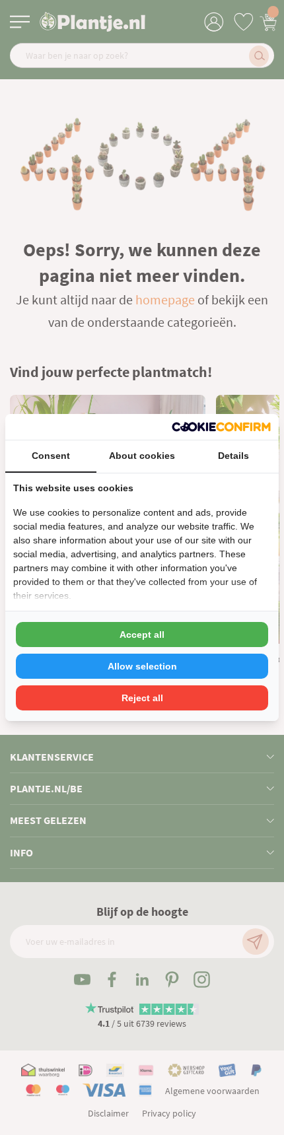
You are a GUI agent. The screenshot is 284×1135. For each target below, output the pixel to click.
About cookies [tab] (142, 455)
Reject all (142, 698)
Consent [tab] (51, 455)
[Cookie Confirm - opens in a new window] (221, 427)
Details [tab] (233, 455)
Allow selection (142, 666)
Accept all (142, 634)
